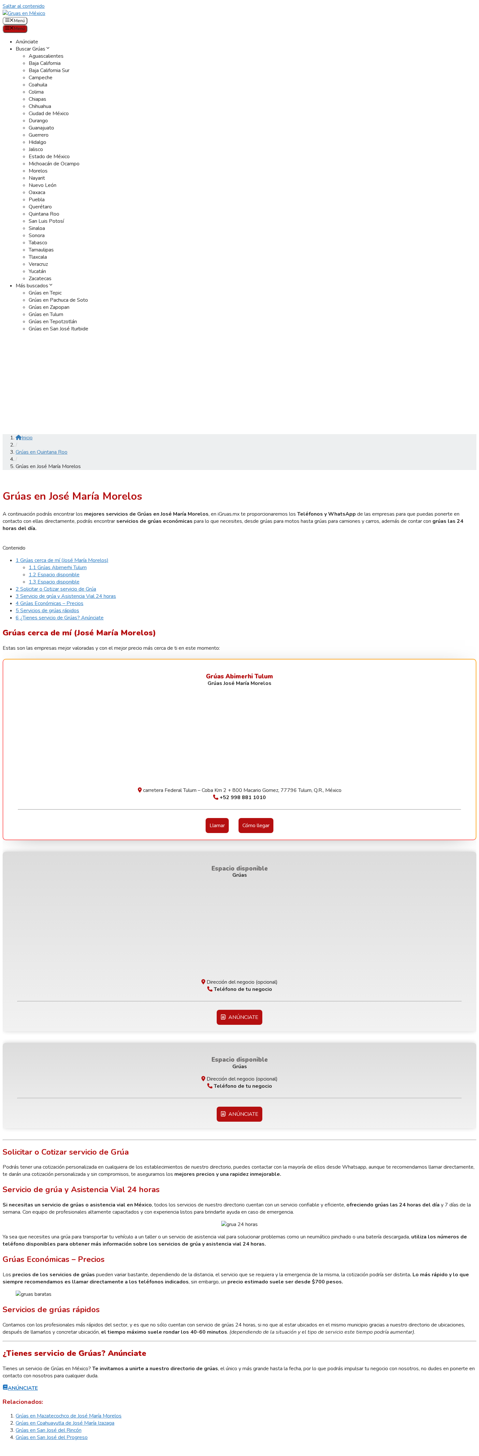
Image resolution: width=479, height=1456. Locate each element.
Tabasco (38, 242)
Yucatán (37, 271)
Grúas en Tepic (45, 292)
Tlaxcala (38, 257)
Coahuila (38, 84)
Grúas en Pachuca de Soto (58, 300)
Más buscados (32, 285)
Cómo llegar (255, 825)
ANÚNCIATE (242, 1017)
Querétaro (40, 206)
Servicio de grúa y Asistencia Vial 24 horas (66, 596)
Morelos (38, 170)
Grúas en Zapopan (49, 307)
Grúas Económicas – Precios (49, 603)
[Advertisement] (239, 383)
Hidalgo (37, 142)
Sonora (37, 235)
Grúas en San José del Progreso (52, 1437)
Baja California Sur (49, 70)
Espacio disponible (54, 574)
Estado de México (49, 156)
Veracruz (38, 264)
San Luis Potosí (46, 221)
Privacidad (80, 1449)
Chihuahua (40, 106)
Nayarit (37, 178)
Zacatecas (40, 278)
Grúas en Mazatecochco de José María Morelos (69, 1415)
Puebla (37, 199)
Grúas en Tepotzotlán (53, 321)
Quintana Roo (44, 214)
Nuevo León (42, 185)
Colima (36, 92)
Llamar (217, 825)
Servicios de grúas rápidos (47, 610)
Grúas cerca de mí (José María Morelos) (62, 560)
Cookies (56, 1449)
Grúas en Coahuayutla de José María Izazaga (65, 1423)
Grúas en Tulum (46, 314)
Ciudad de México (49, 113)
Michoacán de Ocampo (54, 163)
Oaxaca (37, 192)
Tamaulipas (41, 249)
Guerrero (39, 135)
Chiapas (37, 99)
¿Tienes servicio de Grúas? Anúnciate (60, 617)
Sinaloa (37, 228)
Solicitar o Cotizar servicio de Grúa (56, 589)
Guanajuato (41, 127)
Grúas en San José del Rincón (48, 1430)
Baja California (45, 63)
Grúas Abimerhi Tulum (58, 567)
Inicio (27, 437)
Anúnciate (27, 41)
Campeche (40, 77)
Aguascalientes (46, 56)
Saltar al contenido (24, 6)
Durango (38, 120)
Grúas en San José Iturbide (58, 328)
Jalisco (36, 149)
